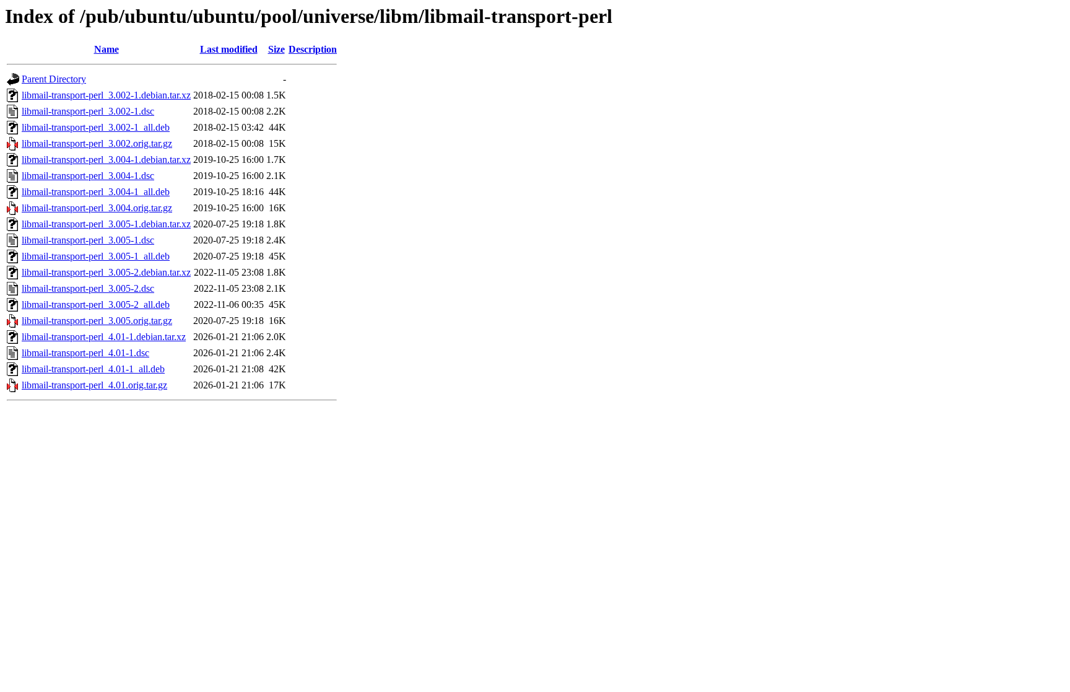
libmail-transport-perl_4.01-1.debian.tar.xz (104, 336)
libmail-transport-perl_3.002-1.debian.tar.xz (106, 95)
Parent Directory (54, 79)
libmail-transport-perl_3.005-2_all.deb (96, 304)
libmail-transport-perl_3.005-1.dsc (88, 240)
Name (106, 49)
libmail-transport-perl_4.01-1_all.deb (93, 369)
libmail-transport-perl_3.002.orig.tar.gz (97, 143)
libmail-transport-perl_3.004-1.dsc (88, 175)
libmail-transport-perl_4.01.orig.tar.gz (94, 385)
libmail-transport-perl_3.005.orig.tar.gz (97, 320)
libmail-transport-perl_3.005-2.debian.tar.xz (106, 272)
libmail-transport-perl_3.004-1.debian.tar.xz (106, 159)
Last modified (229, 49)
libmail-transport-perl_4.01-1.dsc (85, 353)
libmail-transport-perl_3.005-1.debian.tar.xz (106, 224)
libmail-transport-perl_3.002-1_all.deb (96, 127)
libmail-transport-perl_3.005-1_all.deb (96, 256)
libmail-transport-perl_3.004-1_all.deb (96, 191)
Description (313, 49)
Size (276, 49)
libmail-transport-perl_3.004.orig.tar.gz (97, 208)
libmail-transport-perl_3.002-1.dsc (88, 111)
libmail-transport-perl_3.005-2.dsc (88, 288)
